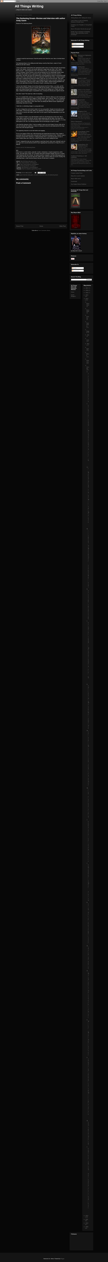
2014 (87, 295)
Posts (74, 44)
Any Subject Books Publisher (78, 184)
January (87, 367)
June (87, 340)
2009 (87, 1226)
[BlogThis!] (40, 173)
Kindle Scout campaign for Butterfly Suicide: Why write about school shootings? (80, 33)
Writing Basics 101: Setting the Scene (81, 17)
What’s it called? (82, 78)
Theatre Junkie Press (76, 173)
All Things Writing (29, 6)
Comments (76, 46)
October (87, 317)
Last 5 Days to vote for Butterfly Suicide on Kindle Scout (79, 21)
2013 (87, 298)
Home (41, 226)
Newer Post (19, 226)
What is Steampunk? (76, 121)
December (87, 304)
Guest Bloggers (73, 295)
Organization (81, 100)
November (87, 310)
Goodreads (74, 181)
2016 (87, 290)
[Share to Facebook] (43, 173)
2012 (87, 1215)
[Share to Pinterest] (45, 173)
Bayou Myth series (76, 178)
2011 (87, 1219)
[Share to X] (42, 173)
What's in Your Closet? (84, 89)
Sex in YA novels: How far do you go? (81, 29)
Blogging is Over (82, 111)
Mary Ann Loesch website (78, 176)
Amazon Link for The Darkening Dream (25, 147)
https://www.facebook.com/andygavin (28, 162)
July (88, 334)
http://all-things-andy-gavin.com (28, 161)
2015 (87, 292)
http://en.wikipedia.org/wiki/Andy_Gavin (31, 168)
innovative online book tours (40, 175)
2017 (87, 288)
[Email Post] (35, 172)
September (87, 324)
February (87, 361)
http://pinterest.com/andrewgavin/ (30, 167)
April (87, 348)
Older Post (62, 226)
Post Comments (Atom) (44, 230)
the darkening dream (53, 175)
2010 (87, 1223)
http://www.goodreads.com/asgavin (27, 165)
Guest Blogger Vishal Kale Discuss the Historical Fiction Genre (84, 133)
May (88, 343)
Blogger (62, 1258)
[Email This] (38, 173)
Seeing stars (81, 67)
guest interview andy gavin (26, 175)
